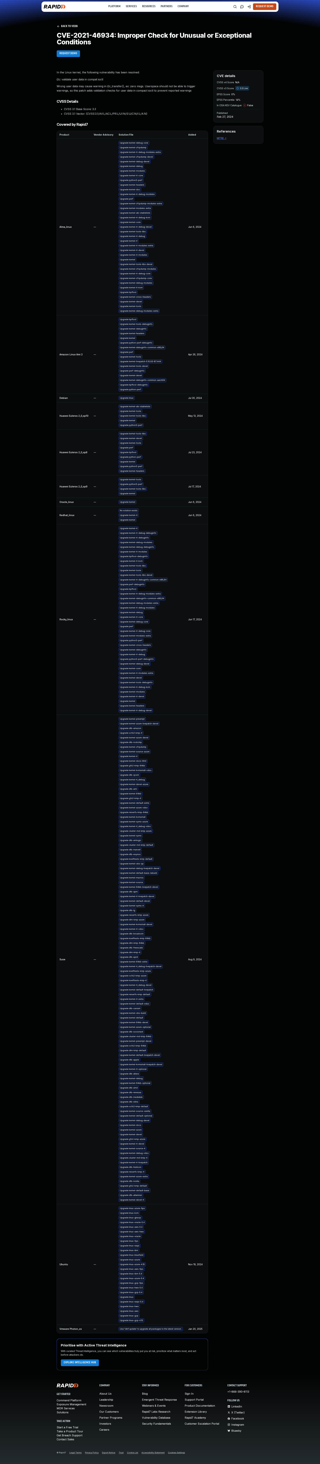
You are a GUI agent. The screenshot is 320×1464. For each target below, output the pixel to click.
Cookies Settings (176, 1452)
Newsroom (106, 1405)
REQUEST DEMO (68, 53)
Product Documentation (200, 1405)
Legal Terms (75, 1452)
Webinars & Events (154, 1405)
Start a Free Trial (67, 1427)
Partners (166, 6)
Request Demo (265, 6)
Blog (145, 1393)
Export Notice (108, 1452)
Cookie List (132, 1452)
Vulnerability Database (156, 1417)
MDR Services (66, 1408)
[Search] (235, 7)
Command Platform (69, 1400)
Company (183, 6)
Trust (121, 1452)
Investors (105, 1423)
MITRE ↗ (221, 138)
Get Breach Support (69, 1435)
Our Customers (109, 1411)
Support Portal (194, 1399)
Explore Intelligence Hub (80, 1362)
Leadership (106, 1399)
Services (131, 6)
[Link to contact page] (242, 7)
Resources (149, 6)
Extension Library (196, 1411)
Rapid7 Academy (195, 1417)
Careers (104, 1429)
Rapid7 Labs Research (156, 1411)
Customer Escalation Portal (202, 1423)
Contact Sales (65, 1439)
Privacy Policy (92, 1452)
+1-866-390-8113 (238, 1391)
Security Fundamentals (156, 1423)
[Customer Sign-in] (249, 7)
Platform (114, 6)
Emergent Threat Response (159, 1399)
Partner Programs (110, 1417)
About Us (105, 1393)
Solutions (62, 1412)
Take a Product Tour (70, 1431)
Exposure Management (71, 1404)
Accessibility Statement (153, 1452)
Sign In (189, 1393)
